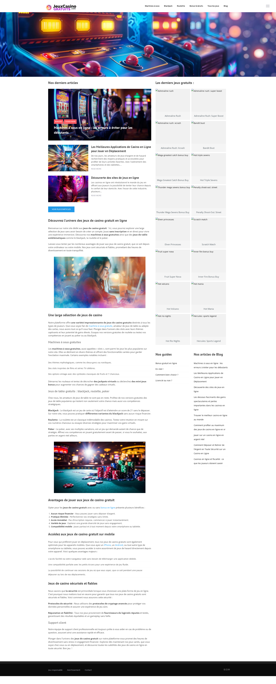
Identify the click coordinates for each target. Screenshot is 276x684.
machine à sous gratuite (100, 325)
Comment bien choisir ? (167, 374)
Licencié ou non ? (164, 380)
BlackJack (168, 6)
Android (119, 545)
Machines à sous (152, 6)
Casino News (70, 121)
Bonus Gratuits (196, 6)
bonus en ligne (108, 507)
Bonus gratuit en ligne (166, 363)
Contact (88, 670)
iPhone (107, 545)
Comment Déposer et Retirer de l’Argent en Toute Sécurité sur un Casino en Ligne (210, 449)
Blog (226, 6)
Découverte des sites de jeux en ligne (115, 178)
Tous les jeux (213, 6)
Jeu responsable (55, 670)
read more (96, 168)
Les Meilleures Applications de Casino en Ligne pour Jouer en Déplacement (208, 377)
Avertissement (73, 670)
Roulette (181, 6)
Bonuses (58, 121)
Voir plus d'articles (61, 209)
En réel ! (159, 369)
